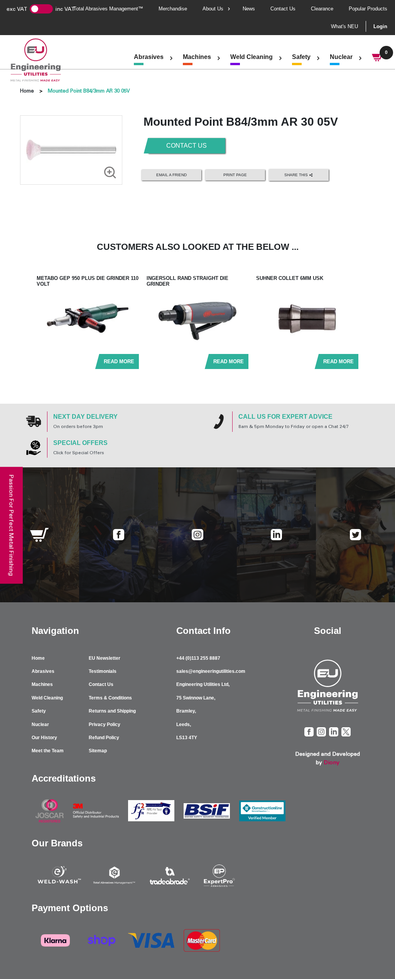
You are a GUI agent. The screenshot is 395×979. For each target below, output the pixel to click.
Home (27, 91)
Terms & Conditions (110, 698)
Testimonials (102, 671)
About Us (213, 9)
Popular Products (368, 9)
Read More (119, 361)
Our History (44, 737)
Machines (197, 57)
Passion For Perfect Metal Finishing (11, 525)
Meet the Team (48, 750)
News (249, 9)
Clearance (322, 9)
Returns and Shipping (112, 711)
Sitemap (98, 750)
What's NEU (344, 26)
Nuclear (341, 57)
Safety (301, 57)
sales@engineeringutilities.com (210, 671)
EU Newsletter (104, 658)
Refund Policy (104, 737)
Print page (235, 175)
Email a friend (171, 175)
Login (380, 26)
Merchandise (173, 9)
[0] (377, 58)
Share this (296, 174)
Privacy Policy (104, 724)
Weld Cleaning (251, 57)
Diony (331, 762)
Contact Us (282, 9)
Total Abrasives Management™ (108, 9)
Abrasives (149, 57)
